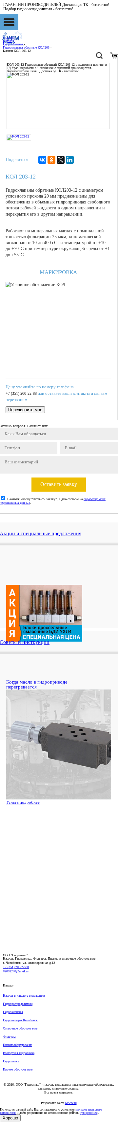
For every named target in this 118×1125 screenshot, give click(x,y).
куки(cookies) (89, 1112)
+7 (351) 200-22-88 (21, 394)
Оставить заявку (58, 484)
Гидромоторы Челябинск (20, 1020)
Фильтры (9, 1036)
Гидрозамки (11, 1061)
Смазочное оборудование (20, 1028)
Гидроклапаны (13, 1012)
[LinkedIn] (70, 160)
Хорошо (10, 1117)
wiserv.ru (71, 1103)
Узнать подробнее (23, 802)
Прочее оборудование (17, 1069)
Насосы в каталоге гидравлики (24, 995)
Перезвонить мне (25, 409)
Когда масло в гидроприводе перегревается (37, 684)
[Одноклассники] (51, 160)
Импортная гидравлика (18, 1053)
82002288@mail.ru (16, 971)
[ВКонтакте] (42, 160)
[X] (61, 160)
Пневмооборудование (17, 1045)
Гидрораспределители (17, 1004)
